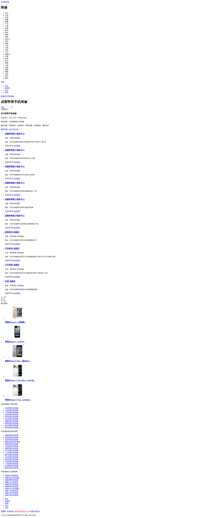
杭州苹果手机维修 (11, 417)
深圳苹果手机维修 (11, 414)
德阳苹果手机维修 (11, 444)
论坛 (6, 90)
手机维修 (10, 96)
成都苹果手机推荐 (11, 486)
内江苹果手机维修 (11, 450)
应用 (6, 92)
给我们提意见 (35, 511)
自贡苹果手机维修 (11, 439)
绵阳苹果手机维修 (11, 448)
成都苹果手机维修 (11, 421)
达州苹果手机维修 (11, 465)
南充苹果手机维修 (11, 459)
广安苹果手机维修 (11, 463)
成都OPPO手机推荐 (12, 477)
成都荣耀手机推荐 (11, 480)
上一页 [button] (3, 297)
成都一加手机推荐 (11, 491)
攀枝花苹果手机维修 (12, 442)
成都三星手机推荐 (11, 495)
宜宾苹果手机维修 (11, 461)
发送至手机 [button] (9, 146)
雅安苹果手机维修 (11, 468)
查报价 (7, 88)
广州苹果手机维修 (11, 412)
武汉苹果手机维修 (11, 419)
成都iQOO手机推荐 (12, 488)
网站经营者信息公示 (22, 511)
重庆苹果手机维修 (11, 423)
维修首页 (4, 96)
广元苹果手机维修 (11, 452)
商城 (6, 503)
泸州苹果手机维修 (11, 446)
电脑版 (3, 511)
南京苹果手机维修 (11, 425)
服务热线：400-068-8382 (9, 129)
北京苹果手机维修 (11, 408)
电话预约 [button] (17, 146)
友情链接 (10, 511)
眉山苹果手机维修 (11, 437)
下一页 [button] (3, 301)
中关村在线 (5, 2)
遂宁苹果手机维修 (11, 455)
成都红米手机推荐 (11, 484)
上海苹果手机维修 (11, 410)
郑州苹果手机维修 (11, 427)
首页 (6, 86)
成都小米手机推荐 (11, 493)
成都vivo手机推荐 (11, 482)
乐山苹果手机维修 (11, 457)
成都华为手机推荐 (11, 475)
